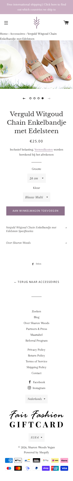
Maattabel (36, 335)
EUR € (35, 437)
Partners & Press (36, 329)
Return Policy (36, 355)
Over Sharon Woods (18, 243)
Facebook (38, 382)
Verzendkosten (43, 149)
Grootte (36, 169)
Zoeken (36, 311)
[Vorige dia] (23, 98)
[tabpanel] (36, 64)
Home (4, 34)
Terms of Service (36, 361)
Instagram (38, 388)
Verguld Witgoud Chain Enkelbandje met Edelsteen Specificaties (31, 229)
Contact (36, 373)
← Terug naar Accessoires (36, 281)
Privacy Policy (36, 349)
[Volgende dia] (49, 98)
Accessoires (17, 34)
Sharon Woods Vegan (41, 447)
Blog (36, 317)
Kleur (36, 188)
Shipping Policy (36, 367)
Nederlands (35, 399)
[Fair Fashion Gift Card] (36, 419)
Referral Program (37, 340)
